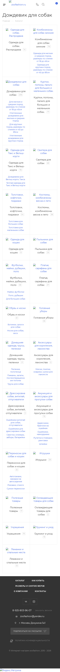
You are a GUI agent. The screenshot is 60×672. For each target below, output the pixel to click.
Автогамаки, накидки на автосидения (15, 479)
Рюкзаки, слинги (16, 485)
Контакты (40, 591)
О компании (21, 591)
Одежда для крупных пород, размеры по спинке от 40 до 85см (43, 69)
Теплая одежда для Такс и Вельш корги (15, 184)
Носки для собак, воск (15, 331)
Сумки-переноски (16, 488)
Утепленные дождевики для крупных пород (15, 138)
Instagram (34, 601)
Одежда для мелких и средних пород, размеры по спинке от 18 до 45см (43, 57)
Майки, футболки (15, 292)
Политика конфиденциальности (32, 641)
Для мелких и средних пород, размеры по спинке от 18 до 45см (15, 106)
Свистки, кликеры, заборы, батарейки (15, 436)
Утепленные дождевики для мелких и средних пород (15, 117)
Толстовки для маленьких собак (15, 228)
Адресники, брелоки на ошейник (43, 425)
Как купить (38, 581)
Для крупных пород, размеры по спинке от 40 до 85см (15, 128)
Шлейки (43, 444)
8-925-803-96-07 (22, 610)
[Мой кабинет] (49, 4)
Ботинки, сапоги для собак (16, 325)
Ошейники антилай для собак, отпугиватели (15, 422)
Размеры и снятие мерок (30, 586)
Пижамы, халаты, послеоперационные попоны (16, 378)
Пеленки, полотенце (15, 370)
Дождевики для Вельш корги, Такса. (15, 178)
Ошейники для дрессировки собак (15, 430)
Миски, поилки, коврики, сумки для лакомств (43, 372)
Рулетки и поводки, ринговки (43, 439)
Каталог (20, 581)
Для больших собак (15, 299)
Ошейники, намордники (43, 433)
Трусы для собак (16, 384)
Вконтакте (26, 601)
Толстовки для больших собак (15, 222)
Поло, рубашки (15, 295)
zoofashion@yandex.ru (32, 616)
